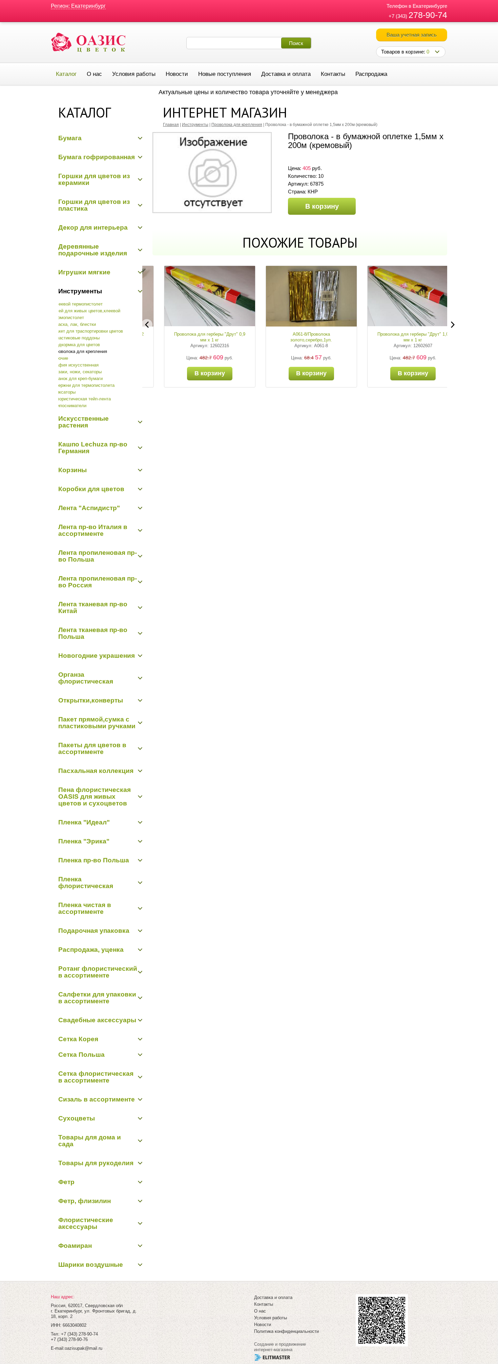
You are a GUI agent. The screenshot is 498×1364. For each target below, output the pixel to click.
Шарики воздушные (90, 1264)
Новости (177, 74)
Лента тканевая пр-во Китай (92, 607)
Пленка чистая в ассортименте (84, 908)
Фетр (66, 1181)
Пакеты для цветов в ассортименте (92, 748)
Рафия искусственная (76, 365)
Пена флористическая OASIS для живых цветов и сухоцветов (94, 796)
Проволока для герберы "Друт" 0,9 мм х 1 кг (198, 337)
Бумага (70, 138)
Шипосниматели (69, 405)
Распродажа (371, 74)
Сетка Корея (78, 1039)
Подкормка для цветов (76, 344)
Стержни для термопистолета (84, 385)
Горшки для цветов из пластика (94, 205)
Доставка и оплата (286, 74)
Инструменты (80, 291)
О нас (94, 74)
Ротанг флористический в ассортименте (97, 972)
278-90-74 (428, 15)
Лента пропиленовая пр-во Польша (97, 556)
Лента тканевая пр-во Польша (92, 633)
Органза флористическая (85, 678)
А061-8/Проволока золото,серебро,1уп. (300, 337)
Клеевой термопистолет (78, 304)
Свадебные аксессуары (97, 1020)
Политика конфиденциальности (286, 1331)
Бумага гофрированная (96, 157)
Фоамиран (75, 1245)
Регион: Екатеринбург (78, 6)
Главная (171, 124)
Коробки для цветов (91, 488)
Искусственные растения (83, 422)
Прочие (60, 358)
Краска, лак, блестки (74, 324)
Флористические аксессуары (85, 1223)
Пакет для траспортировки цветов (88, 331)
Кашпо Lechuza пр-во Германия (92, 448)
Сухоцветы (76, 1118)
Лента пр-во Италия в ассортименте (92, 530)
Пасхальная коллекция (95, 770)
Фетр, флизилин (84, 1200)
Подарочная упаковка (93, 930)
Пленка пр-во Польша (93, 860)
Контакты (333, 74)
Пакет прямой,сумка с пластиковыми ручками (97, 723)
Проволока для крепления (80, 351)
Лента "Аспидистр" (89, 507)
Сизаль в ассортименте (96, 1099)
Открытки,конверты (90, 700)
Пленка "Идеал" (84, 822)
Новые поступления (224, 74)
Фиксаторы (64, 392)
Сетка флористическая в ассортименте (95, 1077)
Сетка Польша (81, 1054)
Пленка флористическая (85, 882)
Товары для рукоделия (95, 1163)
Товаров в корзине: (405, 52)
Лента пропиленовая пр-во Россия (97, 582)
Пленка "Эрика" (83, 841)
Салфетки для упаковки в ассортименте (97, 998)
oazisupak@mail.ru (83, 1348)
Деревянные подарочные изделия (92, 250)
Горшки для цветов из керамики (94, 179)
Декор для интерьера (93, 227)
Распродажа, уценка (91, 949)
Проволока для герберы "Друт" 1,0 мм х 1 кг (401, 337)
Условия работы (133, 74)
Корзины (72, 470)
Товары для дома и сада (89, 1141)
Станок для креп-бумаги (78, 378)
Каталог (66, 74)
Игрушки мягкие (84, 272)
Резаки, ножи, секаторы (77, 371)
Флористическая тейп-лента (82, 398)
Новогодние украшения (96, 655)
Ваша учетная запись (412, 35)
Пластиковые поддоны (76, 337)
